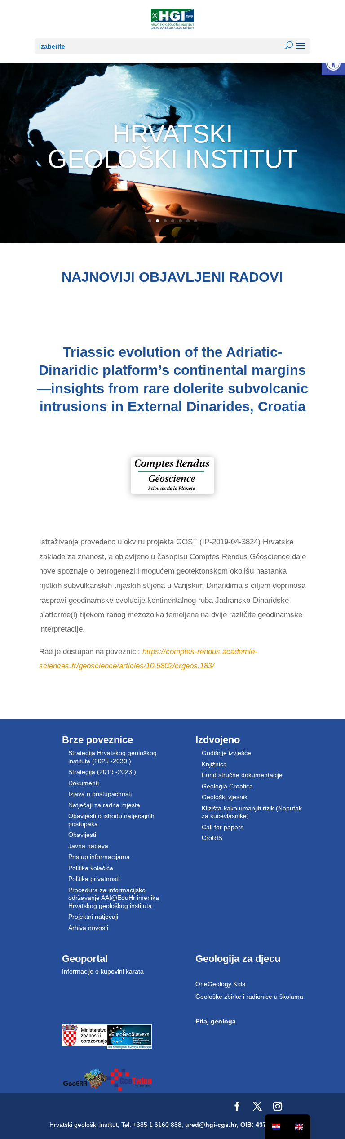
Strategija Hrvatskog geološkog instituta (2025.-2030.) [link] (112, 757)
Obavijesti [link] (82, 834)
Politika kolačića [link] (90, 868)
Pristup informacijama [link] (99, 856)
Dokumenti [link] (83, 783)
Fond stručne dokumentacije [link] (242, 775)
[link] (333, 63)
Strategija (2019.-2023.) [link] (102, 771)
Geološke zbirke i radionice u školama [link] (249, 996)
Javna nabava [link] (88, 846)
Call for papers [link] (222, 827)
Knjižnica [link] (214, 764)
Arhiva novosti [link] (88, 927)
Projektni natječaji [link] (93, 916)
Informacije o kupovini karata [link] (103, 971)
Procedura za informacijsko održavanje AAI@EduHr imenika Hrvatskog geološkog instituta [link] (113, 897)
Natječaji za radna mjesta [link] (104, 805)
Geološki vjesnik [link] (225, 797)
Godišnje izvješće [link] (226, 752)
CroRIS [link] (212, 837)
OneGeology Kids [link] (220, 984)
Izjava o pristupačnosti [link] (100, 793)
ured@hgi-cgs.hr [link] (211, 1124)
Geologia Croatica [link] (227, 786)
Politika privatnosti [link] (93, 878)
